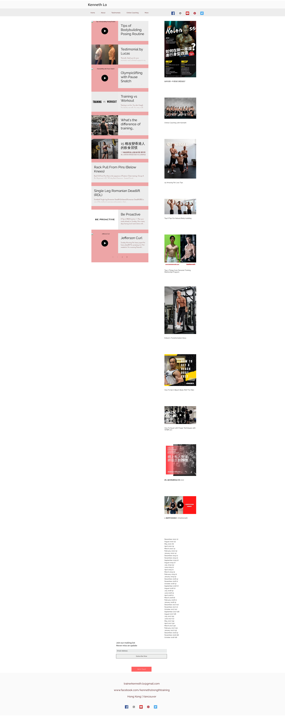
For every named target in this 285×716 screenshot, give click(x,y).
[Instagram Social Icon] (180, 13)
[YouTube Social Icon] (187, 13)
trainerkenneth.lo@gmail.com (142, 683)
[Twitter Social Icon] (202, 13)
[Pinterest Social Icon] (194, 13)
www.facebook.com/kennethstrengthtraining (142, 690)
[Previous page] (113, 257)
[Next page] (127, 257)
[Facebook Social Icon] (173, 13)
